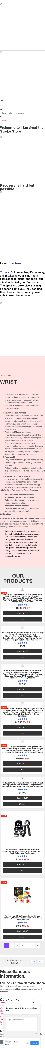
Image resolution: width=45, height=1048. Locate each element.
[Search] (1, 109)
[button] (22, 100)
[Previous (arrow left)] (4, 524)
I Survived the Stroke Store (22, 983)
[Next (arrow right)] (41, 524)
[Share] (32, 2)
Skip (27, 1043)
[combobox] (22, 113)
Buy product (22, 613)
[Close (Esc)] (37, 2)
